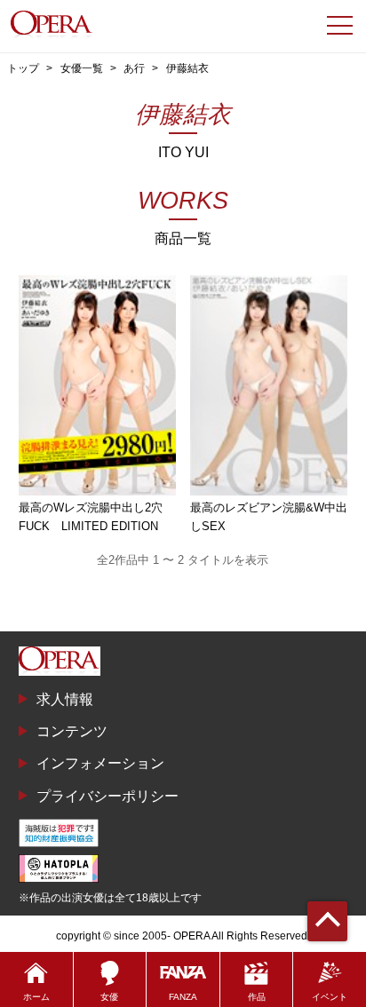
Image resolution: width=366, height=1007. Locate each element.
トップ (23, 68)
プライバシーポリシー (107, 796)
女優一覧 (81, 68)
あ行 (134, 68)
